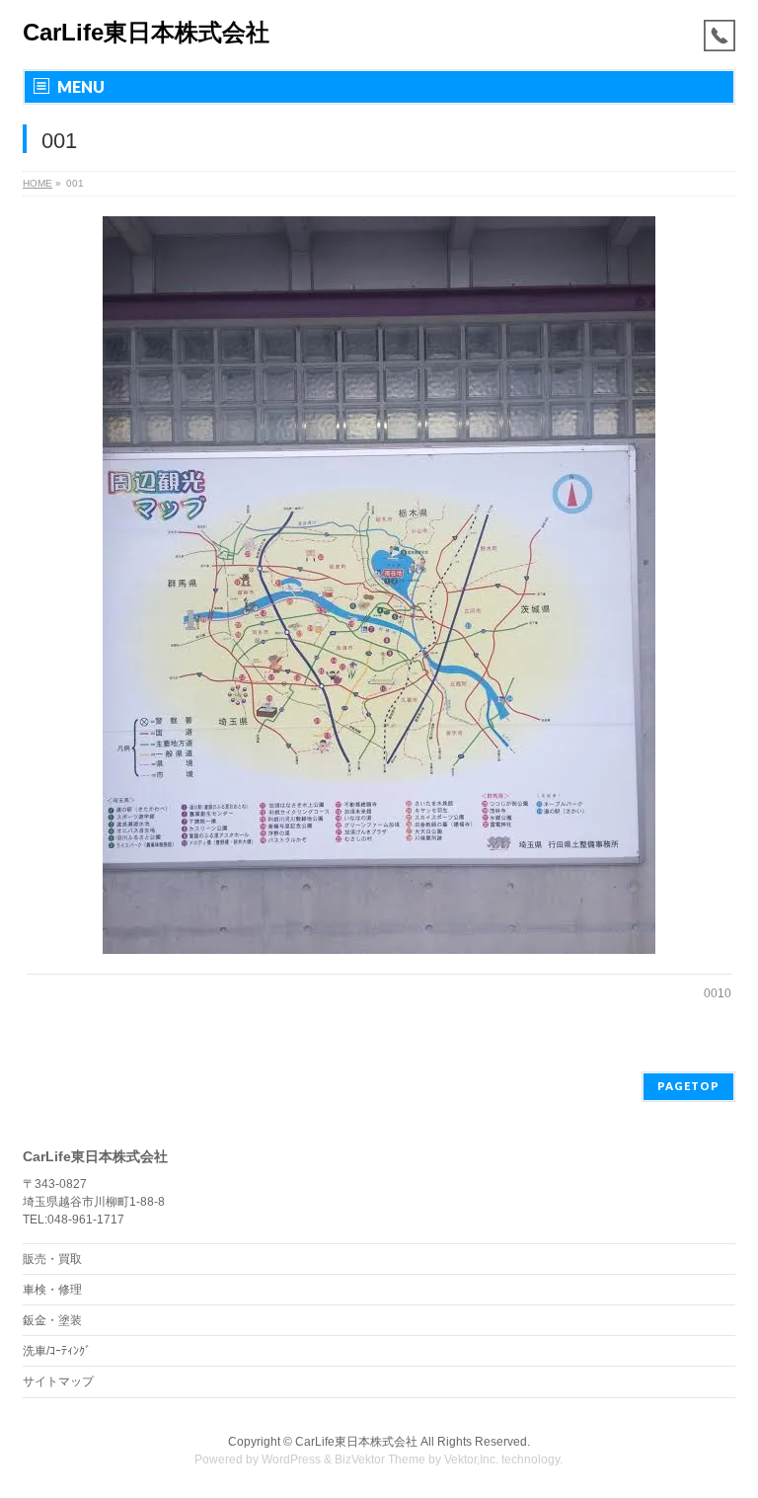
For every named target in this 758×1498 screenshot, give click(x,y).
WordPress (291, 1459)
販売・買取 (52, 1259)
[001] (379, 585)
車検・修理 (52, 1290)
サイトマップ (58, 1381)
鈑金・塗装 (52, 1320)
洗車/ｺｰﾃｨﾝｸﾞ (57, 1351)
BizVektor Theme (380, 1459)
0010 (717, 993)
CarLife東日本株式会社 (146, 32)
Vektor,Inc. (471, 1459)
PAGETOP (688, 1085)
